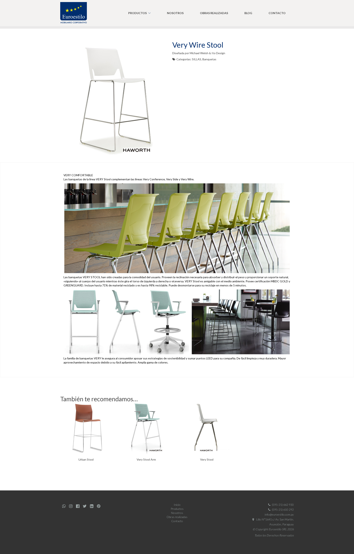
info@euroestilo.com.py (279, 514)
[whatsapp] (64, 506)
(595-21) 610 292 (283, 509)
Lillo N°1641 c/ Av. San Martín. (275, 519)
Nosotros (175, 13)
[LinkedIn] (91, 506)
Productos (137, 13)
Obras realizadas (214, 13)
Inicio (177, 504)
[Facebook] (78, 506)
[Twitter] (85, 506)
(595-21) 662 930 (283, 504)
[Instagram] (71, 506)
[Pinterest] (98, 506)
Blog (248, 13)
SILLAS (196, 59)
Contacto (277, 13)
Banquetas (209, 59)
